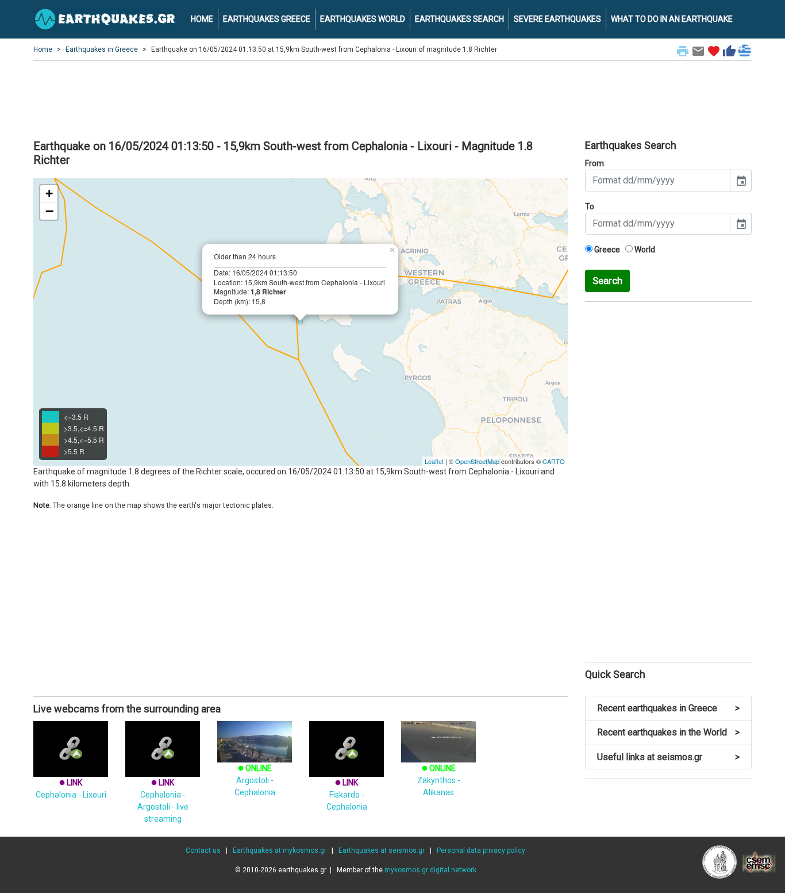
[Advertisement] (392, 98)
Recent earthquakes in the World (668, 732)
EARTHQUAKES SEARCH (459, 19)
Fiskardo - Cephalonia (346, 794)
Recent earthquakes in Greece (668, 708)
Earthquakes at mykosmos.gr (279, 850)
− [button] (49, 211)
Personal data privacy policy (481, 850)
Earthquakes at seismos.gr (381, 850)
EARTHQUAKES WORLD (362, 19)
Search (607, 280)
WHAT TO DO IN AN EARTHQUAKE (672, 19)
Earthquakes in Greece (102, 49)
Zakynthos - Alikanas (438, 780)
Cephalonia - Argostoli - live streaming (162, 800)
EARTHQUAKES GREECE (266, 19)
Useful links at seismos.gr (668, 757)
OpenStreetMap (477, 461)
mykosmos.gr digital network (430, 870)
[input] (657, 180)
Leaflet (434, 461)
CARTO (553, 461)
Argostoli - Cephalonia (254, 780)
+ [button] (49, 193)
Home (42, 49)
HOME (202, 19)
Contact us (203, 850)
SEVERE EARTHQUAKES (557, 19)
